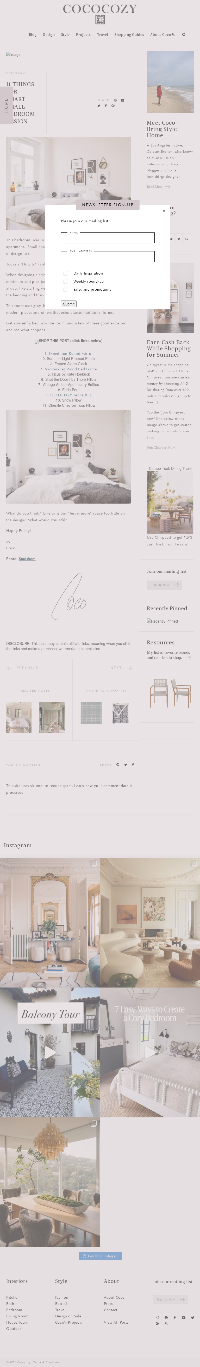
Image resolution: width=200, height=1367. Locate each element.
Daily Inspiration (88, 273)
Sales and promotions (92, 289)
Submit (68, 303)
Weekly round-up (88, 281)
